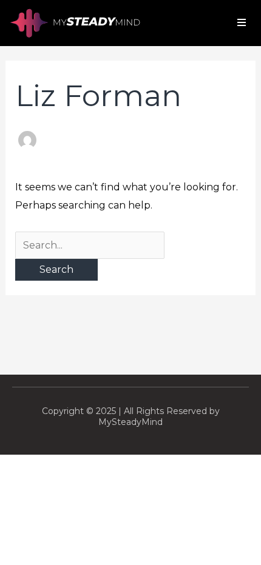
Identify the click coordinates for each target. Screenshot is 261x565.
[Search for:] (89, 245)
